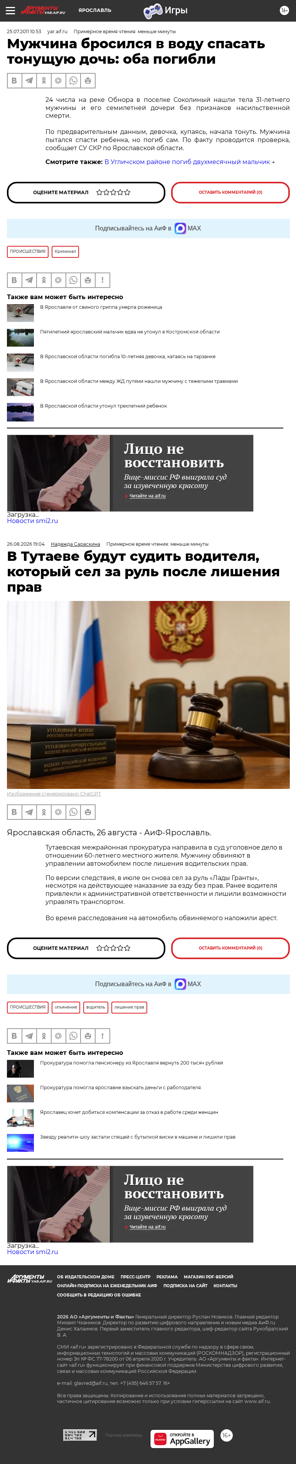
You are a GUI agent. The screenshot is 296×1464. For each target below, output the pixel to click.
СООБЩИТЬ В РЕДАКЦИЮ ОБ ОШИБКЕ (99, 1295)
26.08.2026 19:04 (26, 544)
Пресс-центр (135, 1277)
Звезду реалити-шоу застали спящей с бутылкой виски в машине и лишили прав (137, 1137)
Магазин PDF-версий (208, 1277)
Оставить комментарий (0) (230, 192)
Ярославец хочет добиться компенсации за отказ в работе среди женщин (129, 1112)
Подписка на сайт (185, 1285)
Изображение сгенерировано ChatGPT (54, 794)
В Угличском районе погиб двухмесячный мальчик (187, 162)
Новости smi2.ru (32, 521)
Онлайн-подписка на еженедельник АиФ (107, 1285)
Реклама (167, 1277)
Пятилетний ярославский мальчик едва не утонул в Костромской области (130, 332)
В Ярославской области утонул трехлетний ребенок (103, 406)
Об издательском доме (85, 1277)
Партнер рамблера (123, 1435)
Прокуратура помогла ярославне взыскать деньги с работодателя (120, 1087)
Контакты (225, 1285)
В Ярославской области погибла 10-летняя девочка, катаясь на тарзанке (127, 356)
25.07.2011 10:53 (24, 31)
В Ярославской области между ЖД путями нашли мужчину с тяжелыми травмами (139, 381)
